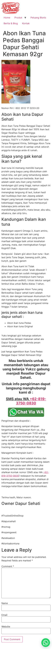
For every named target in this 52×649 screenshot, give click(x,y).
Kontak (26, 23)
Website (5, 626)
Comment (7, 566)
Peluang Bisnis (38, 17)
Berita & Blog (11, 23)
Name (4, 603)
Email (4, 615)
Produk (18, 17)
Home (7, 17)
